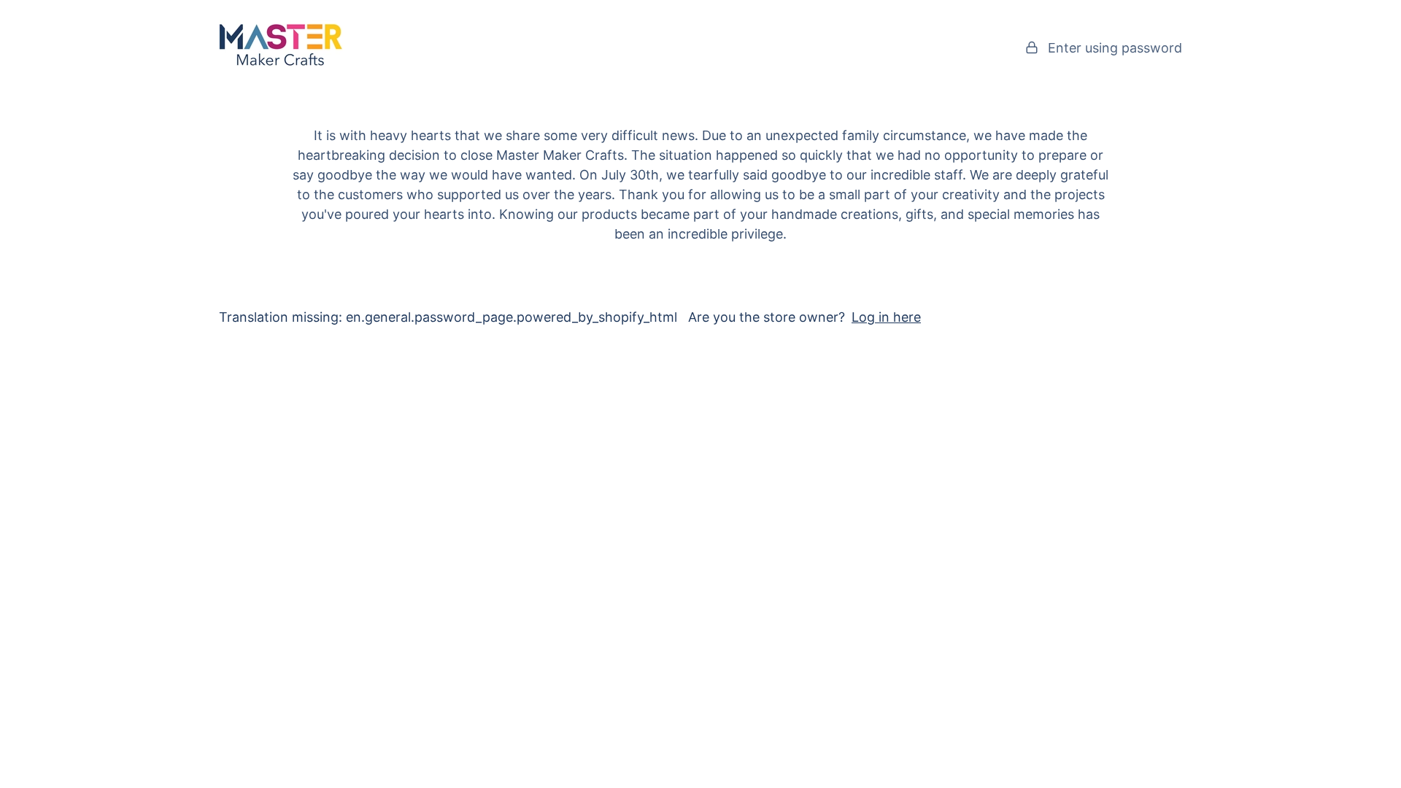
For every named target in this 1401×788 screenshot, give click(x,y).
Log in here (886, 317)
